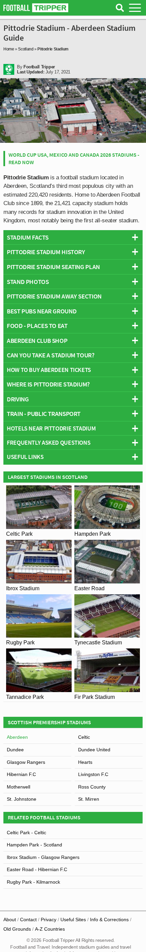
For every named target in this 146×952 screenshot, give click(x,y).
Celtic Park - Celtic (26, 832)
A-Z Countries (50, 929)
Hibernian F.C (21, 774)
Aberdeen (17, 737)
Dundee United (94, 749)
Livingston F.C (93, 774)
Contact (28, 919)
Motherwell (18, 787)
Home (8, 49)
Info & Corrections (109, 919)
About (9, 919)
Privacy (48, 919)
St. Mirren (88, 799)
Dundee (15, 749)
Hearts (85, 762)
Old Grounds (17, 929)
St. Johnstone (21, 799)
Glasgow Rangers (26, 762)
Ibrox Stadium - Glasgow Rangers (43, 857)
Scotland (25, 49)
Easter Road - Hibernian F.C (37, 869)
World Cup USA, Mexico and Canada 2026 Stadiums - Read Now (73, 158)
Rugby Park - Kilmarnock (33, 882)
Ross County (92, 787)
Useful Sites (73, 919)
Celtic (84, 737)
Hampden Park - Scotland (34, 844)
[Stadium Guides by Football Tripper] (35, 7)
